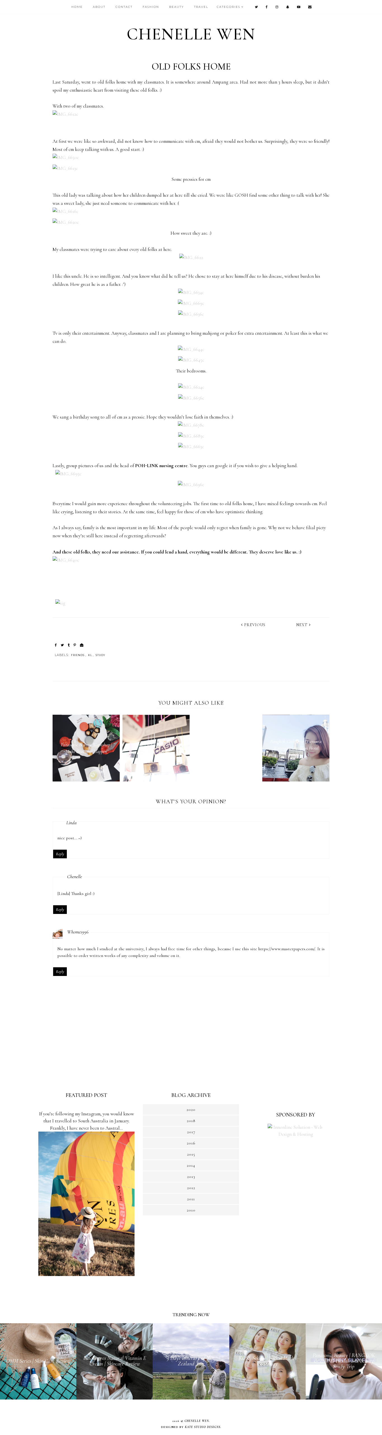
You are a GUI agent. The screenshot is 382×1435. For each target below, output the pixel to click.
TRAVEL (201, 7)
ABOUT (99, 7)
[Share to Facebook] (56, 645)
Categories (228, 7)
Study (100, 655)
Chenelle (74, 876)
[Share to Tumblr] (69, 645)
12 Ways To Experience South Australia (86, 1107)
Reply (60, 854)
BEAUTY (176, 7)
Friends (77, 655)
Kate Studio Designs (202, 1427)
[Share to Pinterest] (75, 645)
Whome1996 (78, 932)
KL (90, 655)
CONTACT (124, 7)
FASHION (151, 7)
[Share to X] (62, 645)
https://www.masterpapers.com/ (286, 949)
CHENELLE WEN (191, 34)
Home (77, 7)
